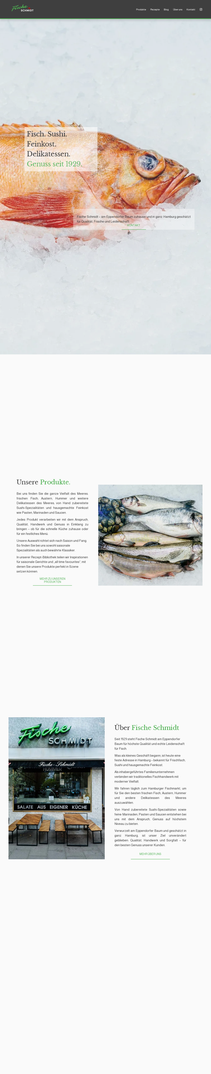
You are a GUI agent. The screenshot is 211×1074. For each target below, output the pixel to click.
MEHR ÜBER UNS (150, 854)
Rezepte (155, 9)
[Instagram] (201, 9)
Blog (166, 9)
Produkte (141, 9)
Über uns (177, 9)
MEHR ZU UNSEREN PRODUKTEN (52, 580)
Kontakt (191, 9)
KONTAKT (133, 225)
